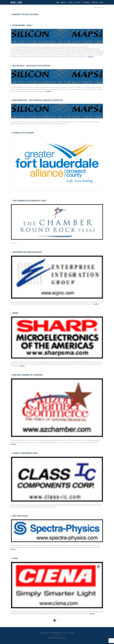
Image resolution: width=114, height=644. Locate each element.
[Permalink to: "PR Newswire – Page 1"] (57, 36)
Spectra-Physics (20, 516)
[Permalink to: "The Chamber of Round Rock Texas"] (57, 222)
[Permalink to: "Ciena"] (57, 585)
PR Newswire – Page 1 (22, 25)
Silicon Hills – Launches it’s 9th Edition (31, 66)
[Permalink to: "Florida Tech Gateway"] (57, 163)
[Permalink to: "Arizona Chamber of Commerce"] (57, 407)
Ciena (15, 558)
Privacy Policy (57, 635)
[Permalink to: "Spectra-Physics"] (57, 530)
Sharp (15, 313)
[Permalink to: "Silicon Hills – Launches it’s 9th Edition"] (57, 76)
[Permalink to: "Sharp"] (57, 338)
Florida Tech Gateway (23, 133)
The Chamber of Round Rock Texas (29, 201)
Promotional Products (57, 632)
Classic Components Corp (25, 453)
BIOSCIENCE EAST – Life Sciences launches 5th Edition (37, 100)
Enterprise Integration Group (27, 252)
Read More (91, 56)
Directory (71, 632)
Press (66, 632)
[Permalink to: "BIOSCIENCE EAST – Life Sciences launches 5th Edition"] (57, 111)
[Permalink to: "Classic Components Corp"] (57, 479)
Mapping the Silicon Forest (25, 14)
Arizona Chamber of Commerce (27, 375)
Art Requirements (44, 632)
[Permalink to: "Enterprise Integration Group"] (57, 277)
